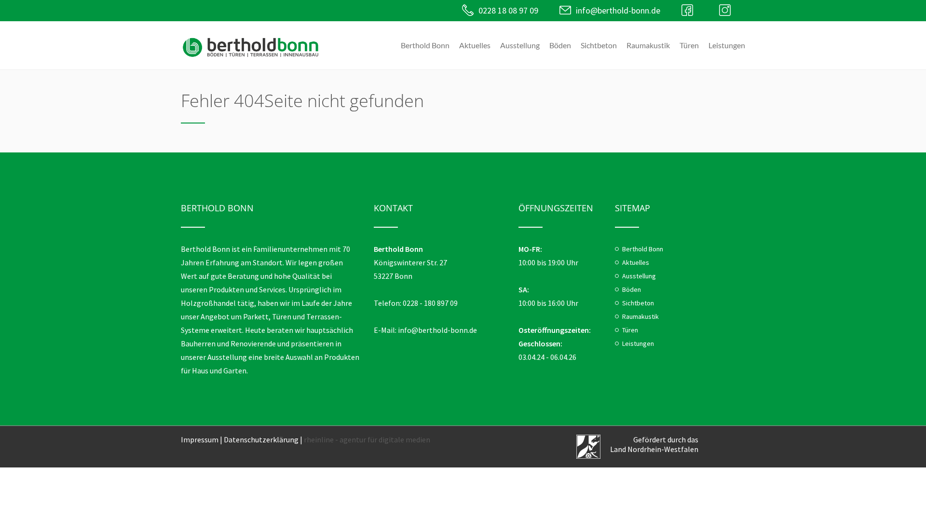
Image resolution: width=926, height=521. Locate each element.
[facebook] (689, 10)
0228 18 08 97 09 (508, 10)
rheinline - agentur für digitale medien (367, 439)
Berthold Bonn (425, 45)
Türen (689, 45)
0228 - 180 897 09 (430, 303)
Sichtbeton (599, 45)
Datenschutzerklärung (261, 439)
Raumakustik (648, 45)
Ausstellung (520, 45)
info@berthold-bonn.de (618, 10)
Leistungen (726, 45)
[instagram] (727, 10)
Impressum (199, 439)
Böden (560, 45)
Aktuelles (474, 45)
